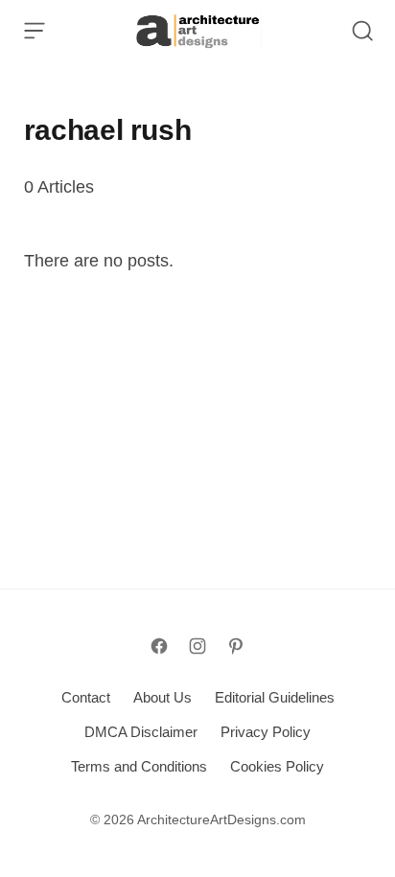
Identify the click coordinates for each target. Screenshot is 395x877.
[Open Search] (362, 31)
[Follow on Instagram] (197, 646)
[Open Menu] (34, 31)
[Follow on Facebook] (159, 646)
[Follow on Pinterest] (236, 646)
